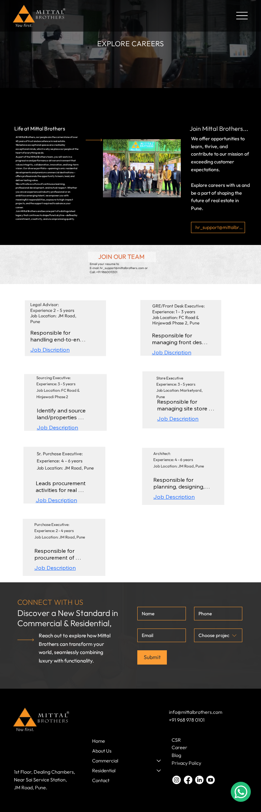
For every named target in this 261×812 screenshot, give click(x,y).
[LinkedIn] (199, 780)
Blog (176, 755)
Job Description (57, 427)
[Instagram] (176, 780)
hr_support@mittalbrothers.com (122, 268)
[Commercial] (159, 761)
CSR (176, 740)
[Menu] (242, 16)
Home (98, 741)
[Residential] (159, 771)
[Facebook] (188, 780)
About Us (101, 751)
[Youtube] (210, 780)
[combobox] (218, 635)
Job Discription (50, 349)
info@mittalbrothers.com (195, 712)
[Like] (241, 792)
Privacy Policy (186, 763)
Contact (100, 780)
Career (179, 747)
